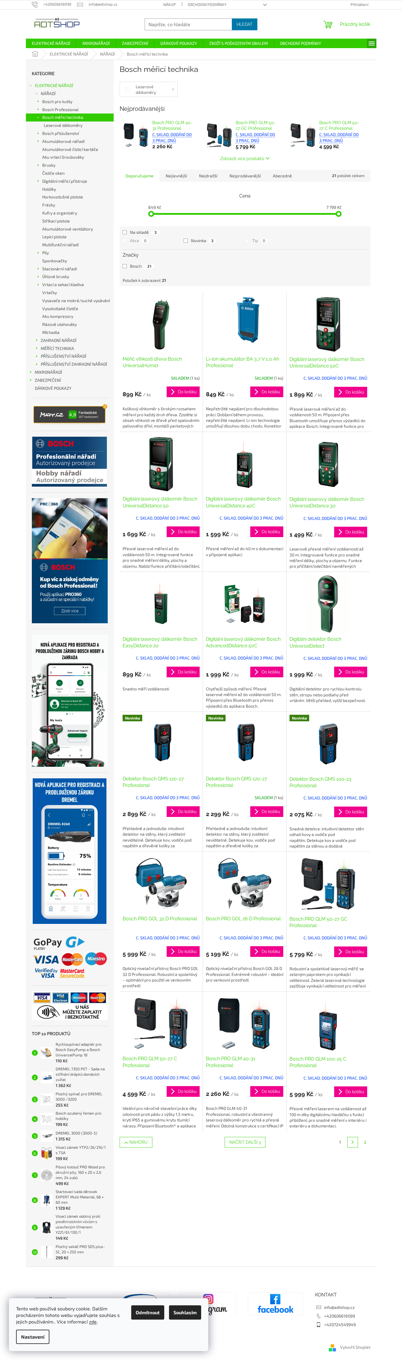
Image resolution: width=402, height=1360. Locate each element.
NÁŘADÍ (48, 93)
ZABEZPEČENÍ (48, 380)
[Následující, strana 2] (352, 1142)
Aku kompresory (57, 316)
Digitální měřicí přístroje (64, 181)
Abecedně (282, 175)
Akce (138, 240)
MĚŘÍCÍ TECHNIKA (57, 348)
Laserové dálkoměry (63, 125)
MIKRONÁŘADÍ (48, 372)
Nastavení (32, 1337)
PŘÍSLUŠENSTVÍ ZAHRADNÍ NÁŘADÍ (74, 364)
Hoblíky (49, 189)
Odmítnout (148, 1312)
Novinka (202, 240)
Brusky (48, 165)
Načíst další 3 (245, 1142)
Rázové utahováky (59, 324)
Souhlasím (185, 1312)
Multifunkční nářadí (60, 244)
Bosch (140, 266)
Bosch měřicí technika (62, 117)
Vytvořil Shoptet (355, 1347)
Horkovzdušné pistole (62, 196)
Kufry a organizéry (59, 212)
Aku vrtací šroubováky (63, 157)
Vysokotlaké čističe (60, 308)
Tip (258, 240)
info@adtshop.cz (339, 1307)
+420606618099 (339, 1315)
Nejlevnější (176, 175)
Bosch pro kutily (57, 101)
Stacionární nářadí (59, 268)
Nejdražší (208, 175)
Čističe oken (53, 173)
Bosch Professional (60, 109)
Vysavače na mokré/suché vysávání (76, 300)
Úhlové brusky (55, 276)
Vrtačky (49, 292)
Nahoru (138, 1142)
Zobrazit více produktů (242, 158)
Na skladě (143, 232)
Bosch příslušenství (60, 133)
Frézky (48, 204)
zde (93, 1321)
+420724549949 (340, 1324)
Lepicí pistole (54, 236)
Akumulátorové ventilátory (67, 228)
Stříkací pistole (56, 220)
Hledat (245, 24)
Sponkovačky (54, 260)
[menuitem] (51, 43)
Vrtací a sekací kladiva (63, 284)
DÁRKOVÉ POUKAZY (53, 388)
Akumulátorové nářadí (63, 141)
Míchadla (51, 332)
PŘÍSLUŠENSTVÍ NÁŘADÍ (63, 356)
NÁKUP (169, 4)
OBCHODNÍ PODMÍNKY (207, 4)
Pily (45, 252)
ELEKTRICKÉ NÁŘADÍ (54, 85)
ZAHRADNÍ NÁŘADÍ (58, 340)
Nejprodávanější (245, 175)
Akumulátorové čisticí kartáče (70, 149)
